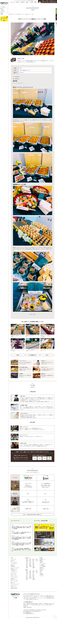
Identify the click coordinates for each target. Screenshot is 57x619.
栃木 (27, 564)
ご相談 (45, 458)
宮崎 (33, 566)
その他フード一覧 (13, 586)
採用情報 (32, 0)
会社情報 (29, 0)
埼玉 (27, 563)
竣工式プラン (13, 560)
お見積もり (41, 570)
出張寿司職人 (13, 566)
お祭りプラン (13, 564)
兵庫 (20, 72)
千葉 (27, 573)
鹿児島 (34, 567)
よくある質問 (42, 564)
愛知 (36, 559)
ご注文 (40, 458)
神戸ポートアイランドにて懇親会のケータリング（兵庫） (32, 19)
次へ (48, 355)
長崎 (33, 563)
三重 (36, 560)
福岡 (33, 559)
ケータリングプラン (3, 6)
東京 (27, 559)
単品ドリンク (2, 8)
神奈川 (27, 560)
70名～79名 (28, 70)
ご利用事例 (21, 373)
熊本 (33, 560)
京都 (30, 573)
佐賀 (33, 564)
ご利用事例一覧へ (33, 355)
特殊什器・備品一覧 (14, 588)
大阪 (30, 559)
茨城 (27, 566)
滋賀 (30, 564)
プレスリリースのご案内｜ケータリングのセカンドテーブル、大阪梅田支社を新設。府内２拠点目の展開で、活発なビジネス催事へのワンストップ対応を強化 (21, 527)
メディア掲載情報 (42, 566)
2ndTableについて (42, 559)
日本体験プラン (13, 578)
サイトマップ (34, 0)
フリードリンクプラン (3, 7)
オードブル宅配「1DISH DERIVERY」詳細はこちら (33, 514)
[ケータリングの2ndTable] (4, 4)
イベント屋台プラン (14, 563)
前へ (18, 355)
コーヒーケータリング (14, 577)
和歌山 (30, 566)
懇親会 (21, 68)
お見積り (34, 458)
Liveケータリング (13, 585)
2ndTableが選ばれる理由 (23, 367)
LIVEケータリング (44, 367)
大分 (33, 573)
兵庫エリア (31, 314)
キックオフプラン (13, 559)
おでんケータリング (14, 575)
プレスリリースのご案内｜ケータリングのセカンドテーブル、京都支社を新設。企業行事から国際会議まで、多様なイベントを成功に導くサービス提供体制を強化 (21, 538)
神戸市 (23, 72)
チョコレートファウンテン (15, 567)
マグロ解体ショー (13, 570)
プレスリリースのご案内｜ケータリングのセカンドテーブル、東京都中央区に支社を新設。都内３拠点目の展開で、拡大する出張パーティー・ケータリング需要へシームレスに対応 (21, 544)
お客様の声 (43, 373)
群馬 (27, 567)
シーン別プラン (2, 9)
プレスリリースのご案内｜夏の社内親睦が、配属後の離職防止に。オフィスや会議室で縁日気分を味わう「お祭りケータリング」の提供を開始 (21, 549)
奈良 (30, 563)
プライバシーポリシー (43, 563)
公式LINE (36, 401)
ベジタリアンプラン (14, 571)
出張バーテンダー (13, 574)
